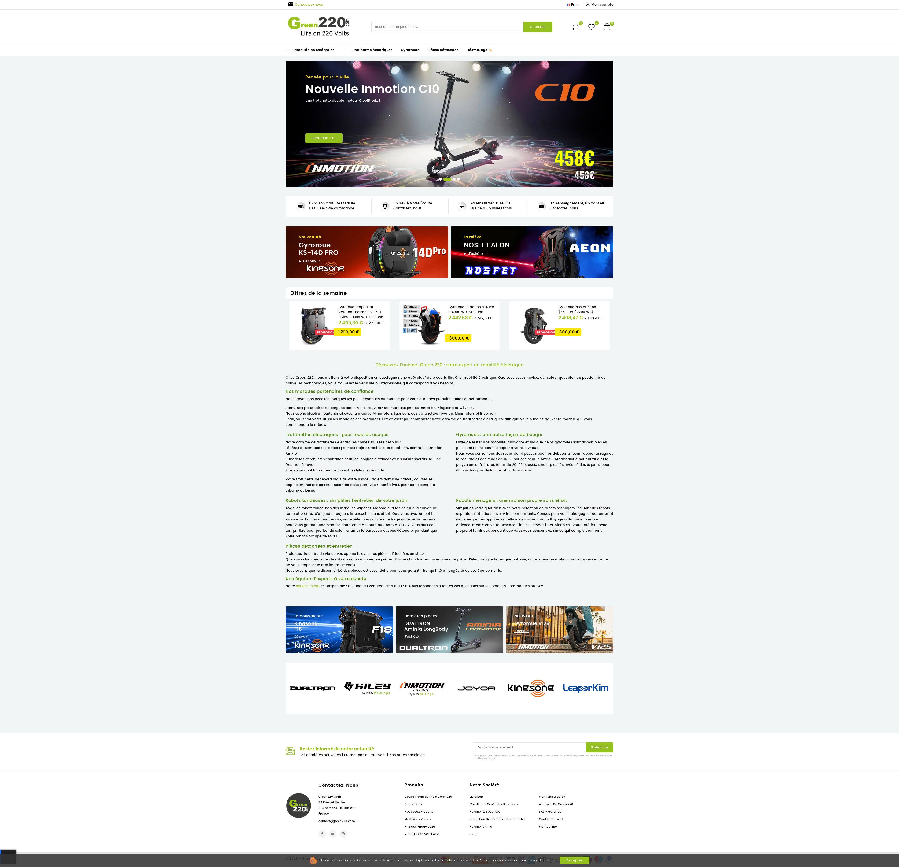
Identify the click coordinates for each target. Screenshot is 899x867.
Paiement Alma (481, 826)
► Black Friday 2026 (420, 826)
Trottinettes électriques (372, 50)
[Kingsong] (531, 688)
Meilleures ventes (418, 819)
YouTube (333, 834)
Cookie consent (551, 819)
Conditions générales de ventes (494, 804)
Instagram (343, 834)
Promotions (413, 804)
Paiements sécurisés (485, 811)
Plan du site (548, 826)
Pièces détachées (443, 50)
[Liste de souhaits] (591, 27)
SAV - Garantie (550, 811)
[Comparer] (575, 27)
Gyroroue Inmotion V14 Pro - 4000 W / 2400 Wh (471, 309)
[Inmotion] (422, 688)
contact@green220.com (336, 821)
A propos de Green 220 (556, 804)
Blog (473, 834)
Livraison (476, 796)
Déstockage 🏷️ (479, 50)
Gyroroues (410, 50)
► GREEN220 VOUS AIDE (422, 834)
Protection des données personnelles (497, 819)
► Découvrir (309, 261)
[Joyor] (476, 688)
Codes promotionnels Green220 (428, 796)
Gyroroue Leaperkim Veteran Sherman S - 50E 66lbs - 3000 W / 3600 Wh (361, 312)
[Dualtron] (312, 688)
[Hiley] (367, 688)
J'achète (411, 636)
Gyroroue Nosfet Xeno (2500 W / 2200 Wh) (577, 309)
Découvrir (302, 636)
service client (308, 586)
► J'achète (473, 254)
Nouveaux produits (419, 811)
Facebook (322, 834)
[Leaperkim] (585, 688)
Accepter (574, 860)
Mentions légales (552, 796)
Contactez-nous (407, 208)
